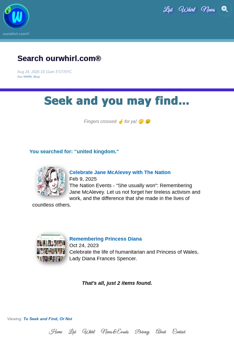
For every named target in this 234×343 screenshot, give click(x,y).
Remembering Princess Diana (105, 239)
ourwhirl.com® (16, 34)
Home (55, 332)
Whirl (187, 10)
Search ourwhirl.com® (59, 58)
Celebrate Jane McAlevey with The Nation (120, 172)
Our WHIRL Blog (28, 76)
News (208, 10)
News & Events (114, 332)
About (161, 332)
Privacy (142, 332)
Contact (178, 332)
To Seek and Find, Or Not (47, 318)
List (167, 10)
